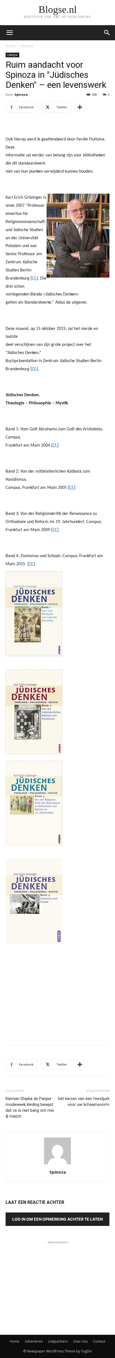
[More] (80, 107)
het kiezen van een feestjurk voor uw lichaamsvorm (83, 1101)
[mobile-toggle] (9, 32)
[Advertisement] (57, 1000)
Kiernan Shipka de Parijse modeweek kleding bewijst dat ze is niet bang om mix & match (30, 1107)
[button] (107, 32)
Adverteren (34, 1341)
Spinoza (21, 94)
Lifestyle (27, 46)
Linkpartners (58, 1341)
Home (10, 46)
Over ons (80, 1341)
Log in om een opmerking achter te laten (57, 1219)
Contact (99, 1341)
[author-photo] (57, 1164)
